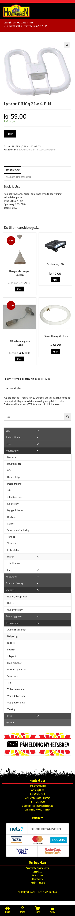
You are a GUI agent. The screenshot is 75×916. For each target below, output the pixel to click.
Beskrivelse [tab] (13, 169)
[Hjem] (5, 25)
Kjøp (10, 134)
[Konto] (22, 908)
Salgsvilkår (37, 871)
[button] (67, 45)
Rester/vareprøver (46, 149)
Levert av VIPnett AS (47, 892)
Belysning (22, 149)
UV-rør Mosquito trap (55, 335)
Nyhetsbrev (37, 879)
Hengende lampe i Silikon (19, 273)
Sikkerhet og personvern (37, 868)
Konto (22, 912)
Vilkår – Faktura (38, 882)
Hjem (7, 912)
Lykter (31, 149)
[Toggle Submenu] (37, 431)
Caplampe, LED (55, 264)
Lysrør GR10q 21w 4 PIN (35, 25)
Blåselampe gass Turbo (19, 343)
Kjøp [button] (19, 289)
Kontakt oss (37, 875)
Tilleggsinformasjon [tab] (18, 176)
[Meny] (52, 908)
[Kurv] (37, 908)
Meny (52, 912)
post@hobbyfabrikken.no (41, 805)
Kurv (37, 912)
